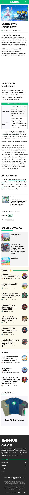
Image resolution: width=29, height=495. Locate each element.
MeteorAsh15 (6, 385)
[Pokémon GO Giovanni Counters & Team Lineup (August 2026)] (25, 295)
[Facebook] (2, 445)
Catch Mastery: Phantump (7, 369)
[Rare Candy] (5, 261)
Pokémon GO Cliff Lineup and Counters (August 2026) (9, 330)
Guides (10, 215)
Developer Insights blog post (10, 134)
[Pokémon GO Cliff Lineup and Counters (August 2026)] (25, 330)
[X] (8, 445)
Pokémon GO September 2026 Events (10, 275)
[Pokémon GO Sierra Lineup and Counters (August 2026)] (25, 319)
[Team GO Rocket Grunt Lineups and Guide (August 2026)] (25, 342)
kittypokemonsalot (8, 278)
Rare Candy (14, 258)
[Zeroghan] (2, 30)
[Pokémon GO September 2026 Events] (25, 276)
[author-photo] (2, 278)
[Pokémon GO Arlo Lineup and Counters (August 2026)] (25, 307)
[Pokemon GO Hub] (14, 2)
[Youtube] (11, 445)
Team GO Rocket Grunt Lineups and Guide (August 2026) (10, 342)
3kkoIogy (6, 345)
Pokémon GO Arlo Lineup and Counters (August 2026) (9, 307)
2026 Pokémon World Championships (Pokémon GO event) (9, 358)
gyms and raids (9, 220)
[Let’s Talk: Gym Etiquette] (5, 237)
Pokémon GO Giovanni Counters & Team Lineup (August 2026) (10, 295)
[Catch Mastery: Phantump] (25, 370)
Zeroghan (6, 30)
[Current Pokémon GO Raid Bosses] (25, 286)
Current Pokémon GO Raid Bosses (9, 285)
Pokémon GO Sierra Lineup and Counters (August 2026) (9, 319)
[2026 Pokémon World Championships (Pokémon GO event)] (25, 358)
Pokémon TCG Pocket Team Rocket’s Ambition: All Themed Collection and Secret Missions (10, 380)
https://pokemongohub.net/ (15, 199)
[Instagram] (5, 445)
